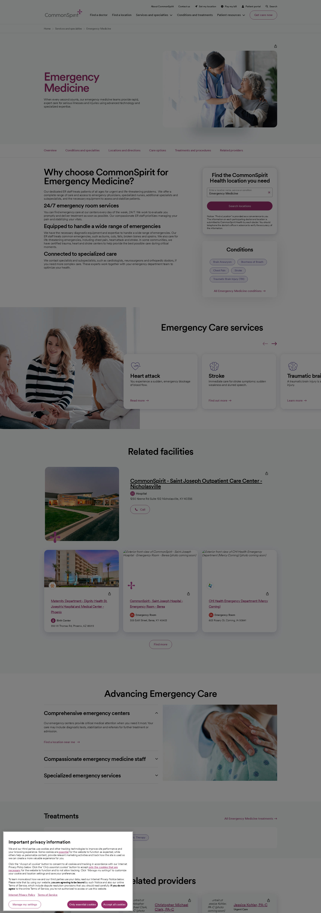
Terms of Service (47, 894)
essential (64, 851)
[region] (68, 871)
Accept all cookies (114, 904)
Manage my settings (25, 904)
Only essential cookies (82, 904)
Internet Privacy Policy (22, 894)
